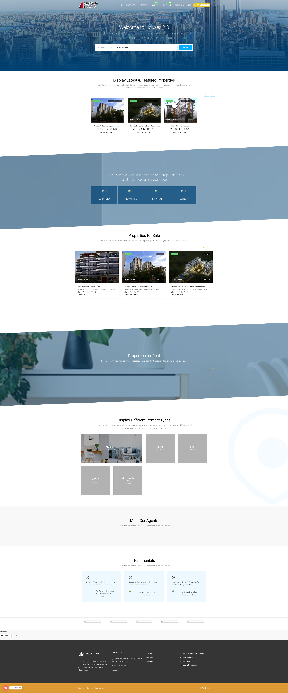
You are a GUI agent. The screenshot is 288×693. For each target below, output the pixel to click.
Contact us (115, 671)
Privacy (150, 657)
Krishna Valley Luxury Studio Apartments (144, 126)
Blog (189, 5)
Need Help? (183, 199)
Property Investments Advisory (192, 653)
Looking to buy (104, 199)
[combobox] (105, 47)
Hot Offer (118, 101)
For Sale (111, 101)
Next (212, 95)
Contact (155, 5)
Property (144, 5)
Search (185, 47)
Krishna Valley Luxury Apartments (107, 126)
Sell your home (130, 199)
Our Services (131, 5)
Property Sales (186, 661)
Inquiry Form (167, 5)
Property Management (189, 665)
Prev (206, 95)
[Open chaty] (5, 687)
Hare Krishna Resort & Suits (89, 287)
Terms (149, 653)
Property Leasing (187, 657)
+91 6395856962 (203, 5)
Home (120, 5)
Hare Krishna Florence (180, 126)
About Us (178, 5)
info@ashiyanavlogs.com (123, 665)
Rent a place (157, 199)
